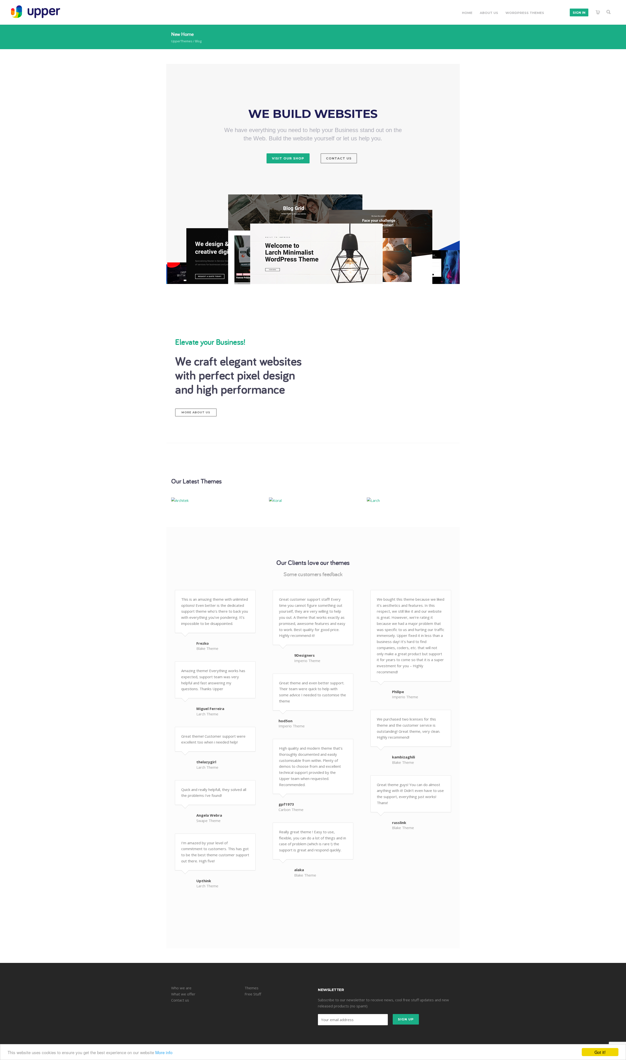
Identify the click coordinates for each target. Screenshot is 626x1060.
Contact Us (339, 158)
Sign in (579, 12)
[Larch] (411, 500)
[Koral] (313, 500)
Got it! (600, 1052)
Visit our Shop (288, 158)
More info (163, 1052)
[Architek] (215, 500)
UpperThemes (181, 41)
